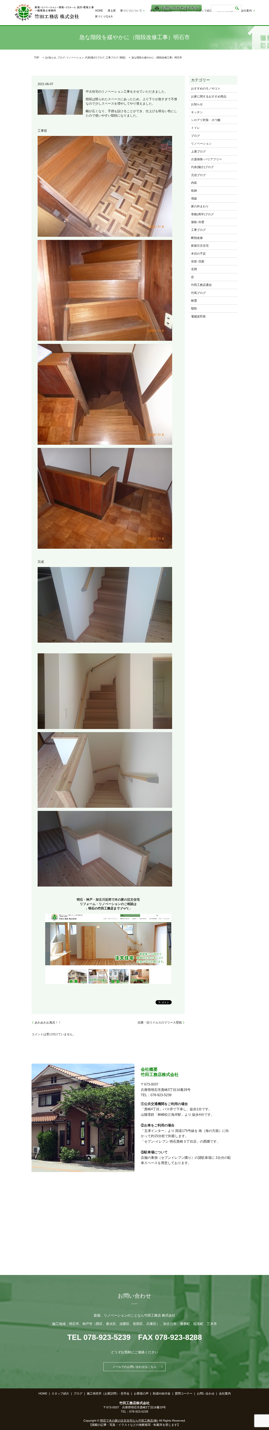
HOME (99, 10)
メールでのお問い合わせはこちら (134, 1366)
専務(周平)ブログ (202, 214)
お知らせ (51, 57)
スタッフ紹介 (204, 10)
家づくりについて (131, 10)
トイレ (195, 127)
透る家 (112, 10)
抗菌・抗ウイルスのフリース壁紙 (160, 1022)
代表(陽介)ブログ (94, 57)
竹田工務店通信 (201, 285)
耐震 (194, 300)
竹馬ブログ (198, 293)
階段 (122, 57)
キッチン (197, 112)
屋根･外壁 (197, 222)
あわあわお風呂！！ (48, 1022)
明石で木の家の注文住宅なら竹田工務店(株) (129, 1420)
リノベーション (75, 57)
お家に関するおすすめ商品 (208, 96)
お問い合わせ (206, 1393)
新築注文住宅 (200, 245)
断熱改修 (197, 237)
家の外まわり (200, 206)
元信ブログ (198, 175)
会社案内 (246, 10)
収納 (194, 190)
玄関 (194, 269)
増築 (194, 198)
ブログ (61, 57)
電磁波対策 (198, 316)
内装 (194, 182)
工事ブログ (112, 57)
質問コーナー (184, 1393)
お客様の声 (141, 1393)
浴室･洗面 (197, 261)
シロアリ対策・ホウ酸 (205, 120)
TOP (36, 57)
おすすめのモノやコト (205, 88)
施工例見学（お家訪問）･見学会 (108, 1393)
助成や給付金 (161, 1393)
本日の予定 (198, 253)
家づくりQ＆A (104, 16)
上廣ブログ (198, 151)
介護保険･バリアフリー (206, 159)
